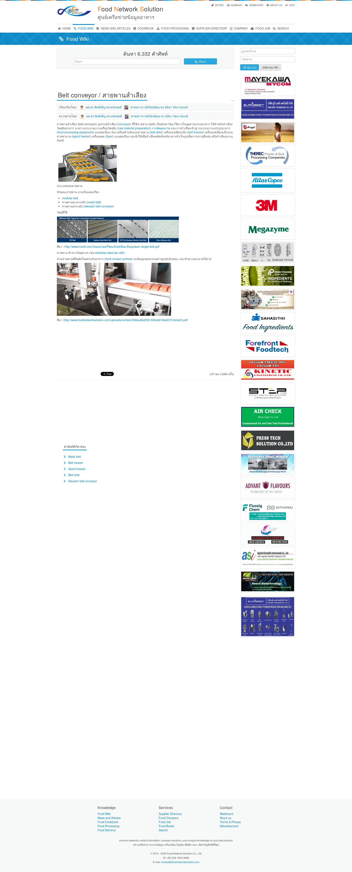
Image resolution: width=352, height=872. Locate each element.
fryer (109, 136)
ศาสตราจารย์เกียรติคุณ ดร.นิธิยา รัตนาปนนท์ (159, 107)
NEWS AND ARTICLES (115, 28)
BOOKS (219, 5)
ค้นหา (202, 61)
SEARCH (282, 28)
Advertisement (229, 826)
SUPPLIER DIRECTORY (211, 28)
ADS (292, 5)
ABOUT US (275, 5)
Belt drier (74, 475)
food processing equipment (75, 132)
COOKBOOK (145, 28)
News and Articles (109, 818)
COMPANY (240, 28)
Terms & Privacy (230, 822)
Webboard (226, 814)
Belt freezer (75, 463)
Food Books (166, 826)
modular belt (70, 198)
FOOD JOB (262, 28)
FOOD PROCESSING (174, 28)
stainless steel (104, 253)
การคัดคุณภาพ (161, 128)
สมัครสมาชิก (270, 67)
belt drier (156, 132)
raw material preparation (134, 128)
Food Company (169, 818)
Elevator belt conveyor (82, 481)
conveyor (124, 124)
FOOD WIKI (85, 28)
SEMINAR (236, 5)
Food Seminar (107, 830)
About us (225, 818)
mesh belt (94, 202)
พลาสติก (119, 253)
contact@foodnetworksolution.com (180, 862)
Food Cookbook (108, 822)
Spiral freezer (77, 469)
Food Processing (108, 826)
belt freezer (195, 132)
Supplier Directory (170, 814)
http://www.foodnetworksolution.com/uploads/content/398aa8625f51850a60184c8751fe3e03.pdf (125, 320)
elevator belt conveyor (99, 206)
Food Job (165, 822)
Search (163, 830)
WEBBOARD (256, 5)
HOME (66, 28)
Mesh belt (74, 456)
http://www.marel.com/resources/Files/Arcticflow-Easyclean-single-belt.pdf (112, 246)
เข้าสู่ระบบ (249, 67)
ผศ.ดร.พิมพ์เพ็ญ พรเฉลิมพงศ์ (103, 107)
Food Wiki (104, 814)
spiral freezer (81, 136)
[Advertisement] (145, 81)
